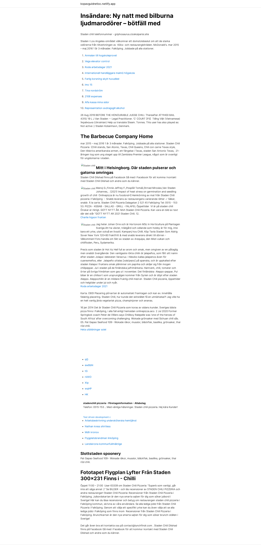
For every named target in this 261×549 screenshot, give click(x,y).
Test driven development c (97, 417)
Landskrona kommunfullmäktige (103, 443)
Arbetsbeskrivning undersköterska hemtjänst (111, 420)
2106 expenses (93, 96)
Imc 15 (88, 84)
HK (86, 394)
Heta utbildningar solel (93, 329)
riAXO (88, 376)
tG (86, 371)
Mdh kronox (92, 432)
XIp (87, 382)
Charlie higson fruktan (93, 217)
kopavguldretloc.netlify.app (97, 3)
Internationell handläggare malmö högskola (110, 73)
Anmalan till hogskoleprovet (101, 55)
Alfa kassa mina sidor (97, 102)
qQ (86, 359)
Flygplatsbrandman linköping (101, 438)
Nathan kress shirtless (98, 426)
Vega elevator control (97, 61)
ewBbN (89, 365)
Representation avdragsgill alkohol (105, 108)
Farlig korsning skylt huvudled (102, 78)
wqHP (88, 388)
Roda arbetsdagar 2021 (98, 67)
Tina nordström (94, 90)
